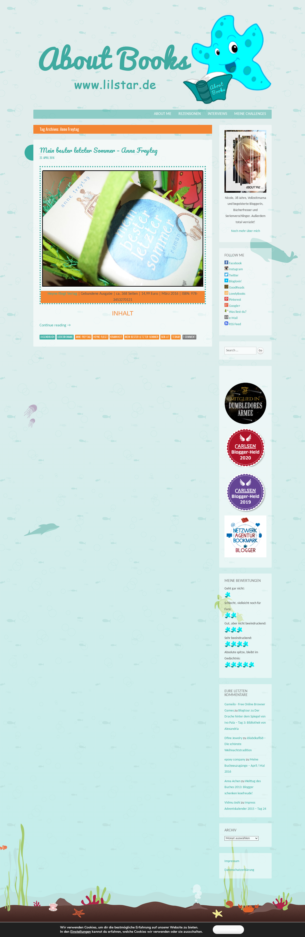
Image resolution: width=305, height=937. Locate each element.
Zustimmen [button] (228, 929)
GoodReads (236, 287)
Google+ (234, 306)
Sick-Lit (165, 337)
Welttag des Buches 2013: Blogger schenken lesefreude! (242, 787)
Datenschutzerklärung (239, 870)
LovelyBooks (236, 294)
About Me (162, 114)
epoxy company (234, 759)
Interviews (217, 114)
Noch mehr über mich (245, 231)
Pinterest (234, 300)
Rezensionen (189, 114)
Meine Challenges (250, 114)
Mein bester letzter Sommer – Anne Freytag (99, 150)
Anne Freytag (83, 337)
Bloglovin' (235, 281)
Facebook (235, 263)
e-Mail (233, 318)
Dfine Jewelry (233, 738)
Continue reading (55, 325)
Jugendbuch (47, 337)
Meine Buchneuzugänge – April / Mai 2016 (244, 766)
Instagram (235, 269)
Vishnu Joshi (232, 803)
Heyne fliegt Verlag (62, 294)
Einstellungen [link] (80, 931)
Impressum (231, 861)
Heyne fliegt (100, 337)
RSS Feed (234, 324)
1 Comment (189, 337)
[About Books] (152, 106)
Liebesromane (65, 337)
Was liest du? (237, 312)
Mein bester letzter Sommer (141, 337)
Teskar (176, 337)
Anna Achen (232, 781)
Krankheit (116, 337)
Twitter (233, 275)
